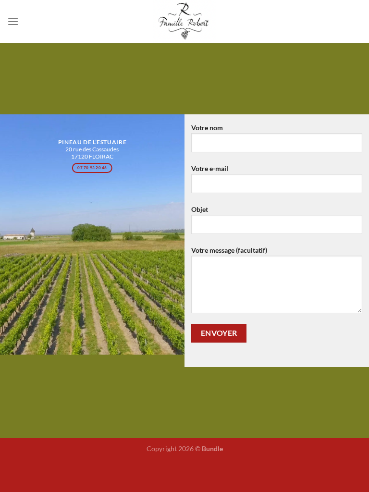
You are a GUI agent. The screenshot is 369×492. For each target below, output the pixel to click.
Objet (199, 209)
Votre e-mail (209, 168)
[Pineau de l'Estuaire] (184, 21)
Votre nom (207, 127)
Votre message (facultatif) (229, 250)
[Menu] (13, 21)
